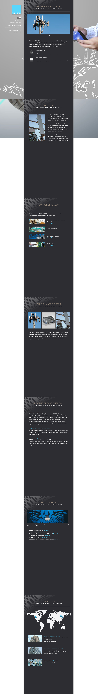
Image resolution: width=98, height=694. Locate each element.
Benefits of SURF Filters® (13, 28)
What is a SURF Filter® (14, 25)
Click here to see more (61, 54)
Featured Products (15, 30)
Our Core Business (15, 22)
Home (19, 17)
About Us (18, 20)
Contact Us (17, 33)
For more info (47, 530)
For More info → (50, 223)
